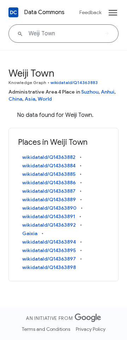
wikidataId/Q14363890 (49, 208)
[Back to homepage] (13, 12)
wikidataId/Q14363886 (49, 182)
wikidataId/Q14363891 (48, 216)
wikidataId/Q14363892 (49, 225)
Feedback (90, 12)
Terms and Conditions (46, 329)
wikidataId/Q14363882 (48, 157)
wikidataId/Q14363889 (49, 199)
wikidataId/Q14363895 (49, 250)
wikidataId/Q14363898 (49, 267)
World (45, 99)
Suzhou (89, 92)
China (15, 99)
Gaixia (29, 233)
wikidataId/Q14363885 (48, 174)
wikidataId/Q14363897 (49, 259)
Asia (30, 99)
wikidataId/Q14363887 (48, 191)
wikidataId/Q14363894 (49, 242)
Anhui (107, 92)
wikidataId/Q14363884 (48, 165)
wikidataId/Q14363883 (74, 82)
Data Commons (44, 12)
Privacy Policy (90, 329)
